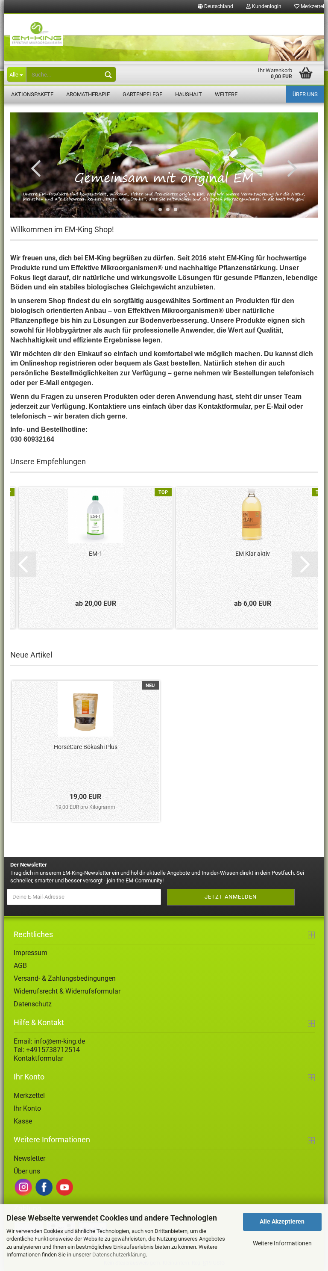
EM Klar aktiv (252, 553)
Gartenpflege (142, 94)
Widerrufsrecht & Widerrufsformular (67, 991)
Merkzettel (29, 1095)
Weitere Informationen (282, 1243)
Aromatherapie (88, 94)
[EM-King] (164, 38)
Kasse (23, 1121)
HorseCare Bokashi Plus (85, 746)
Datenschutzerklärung (119, 1254)
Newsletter (29, 1158)
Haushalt (188, 94)
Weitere (226, 94)
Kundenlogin (266, 6)
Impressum (30, 953)
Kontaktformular (38, 1058)
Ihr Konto (27, 1108)
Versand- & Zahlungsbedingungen (65, 978)
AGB (20, 965)
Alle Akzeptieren (282, 1221)
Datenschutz (33, 1004)
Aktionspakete (32, 94)
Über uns (305, 94)
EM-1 (95, 553)
